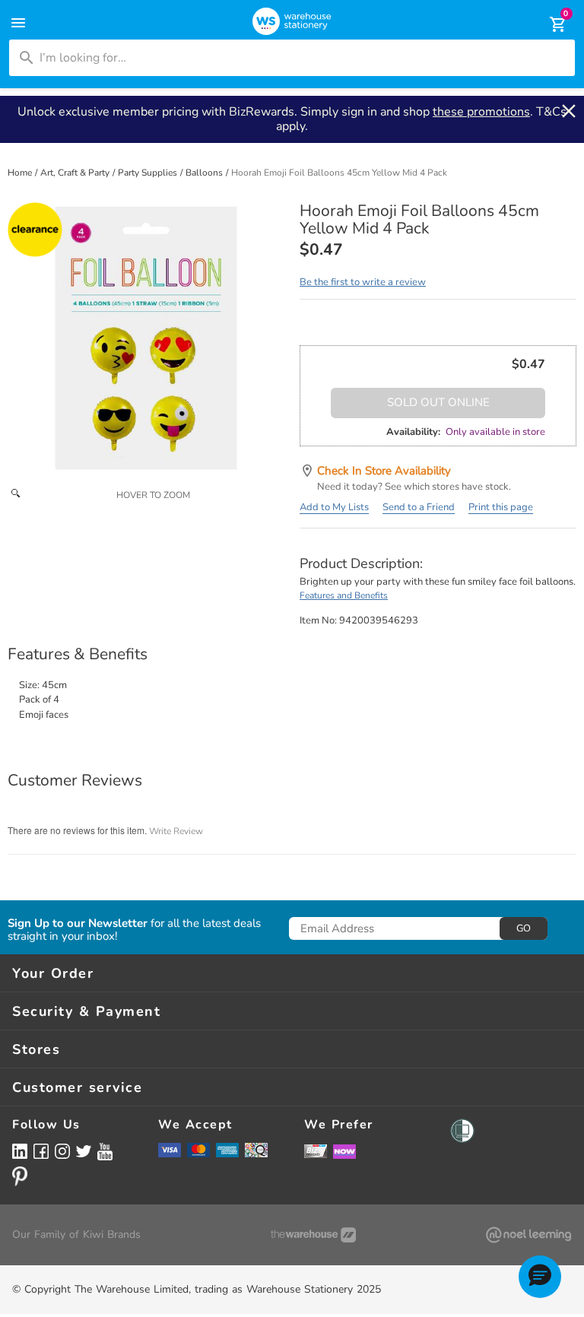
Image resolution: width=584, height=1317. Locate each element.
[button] (540, 1276)
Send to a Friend (418, 507)
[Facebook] (41, 1151)
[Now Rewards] (344, 1151)
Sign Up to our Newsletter (78, 923)
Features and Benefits (344, 595)
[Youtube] (105, 1151)
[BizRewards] (315, 1150)
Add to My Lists (334, 507)
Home (21, 173)
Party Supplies (148, 173)
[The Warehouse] (313, 1235)
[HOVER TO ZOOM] (146, 340)
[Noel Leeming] (528, 1235)
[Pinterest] (19, 1176)
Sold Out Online (438, 402)
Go (523, 928)
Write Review (176, 831)
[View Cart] (547, 24)
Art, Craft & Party (76, 173)
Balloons (205, 173)
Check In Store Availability (384, 470)
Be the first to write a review (363, 282)
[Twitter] (83, 1150)
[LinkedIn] (19, 1151)
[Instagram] (62, 1151)
